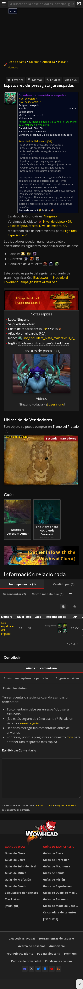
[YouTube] (52, 969)
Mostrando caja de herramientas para (35, 231)
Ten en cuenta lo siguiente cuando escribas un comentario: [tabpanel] (41, 753)
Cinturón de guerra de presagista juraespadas (45, 164)
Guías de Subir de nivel (20, 866)
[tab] (22, 584)
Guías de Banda (15, 886)
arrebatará (26, 154)
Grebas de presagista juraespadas (39, 157)
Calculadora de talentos (21, 892)
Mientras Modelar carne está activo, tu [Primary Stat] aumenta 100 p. (47, 192)
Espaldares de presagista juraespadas (41, 161)
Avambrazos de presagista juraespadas (42, 167)
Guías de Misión (54, 879)
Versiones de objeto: (23, 221)
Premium (70, 953)
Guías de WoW (15, 846)
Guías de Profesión (18, 879)
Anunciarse (57, 946)
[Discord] (25, 969)
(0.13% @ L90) (69, 121)
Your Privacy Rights (19, 953)
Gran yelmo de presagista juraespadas (41, 144)
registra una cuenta (66, 805)
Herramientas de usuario (56, 938)
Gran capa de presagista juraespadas (40, 171)
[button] (47, 459)
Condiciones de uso (58, 961)
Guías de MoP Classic (58, 846)
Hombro (13, 67)
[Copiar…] (63, 606)
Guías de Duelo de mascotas (61, 892)
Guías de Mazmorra (56, 866)
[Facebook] (45, 969)
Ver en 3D (71, 80)
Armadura (48, 62)
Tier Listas (12, 899)
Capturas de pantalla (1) (41, 350)
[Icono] (10, 98)
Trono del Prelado (66, 426)
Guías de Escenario (56, 899)
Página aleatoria (48, 953)
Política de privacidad (26, 961)
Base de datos (17, 62)
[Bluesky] (38, 969)
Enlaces (55, 80)
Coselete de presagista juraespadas (40, 148)
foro (70, 737)
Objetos (34, 62)
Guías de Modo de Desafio (61, 906)
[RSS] (58, 969)
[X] (31, 969)
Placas (62, 62)
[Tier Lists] (50, 919)
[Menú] (4, 4)
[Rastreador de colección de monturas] (41, 555)
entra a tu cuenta (45, 805)
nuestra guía (29, 723)
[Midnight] (12, 906)
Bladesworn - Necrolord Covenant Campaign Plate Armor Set (36, 279)
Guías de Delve (15, 860)
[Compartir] (79, 4)
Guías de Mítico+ (16, 873)
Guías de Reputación (57, 886)
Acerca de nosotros (31, 946)
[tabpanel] (41, 625)
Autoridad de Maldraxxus (33, 141)
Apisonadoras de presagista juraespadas (43, 151)
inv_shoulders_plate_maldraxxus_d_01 (50, 338)
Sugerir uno (55, 404)
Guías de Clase (15, 853)
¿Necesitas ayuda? (22, 938)
